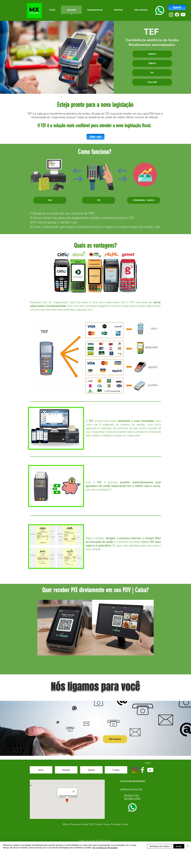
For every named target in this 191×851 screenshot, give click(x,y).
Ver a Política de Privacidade (105, 847)
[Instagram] (171, 14)
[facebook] (177, 14)
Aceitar (179, 846)
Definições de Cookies (159, 846)
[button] (152, 54)
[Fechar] (187, 846)
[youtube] (183, 14)
